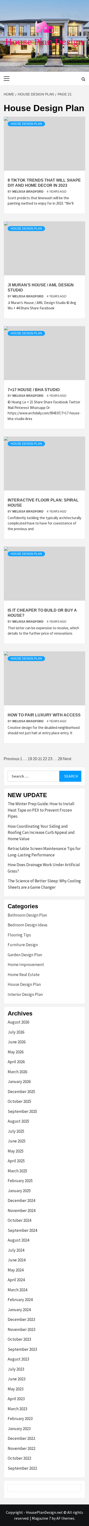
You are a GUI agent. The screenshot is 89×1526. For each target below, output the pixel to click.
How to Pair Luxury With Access (44, 715)
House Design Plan (26, 124)
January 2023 (19, 1428)
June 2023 (16, 1379)
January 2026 (19, 1081)
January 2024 (19, 1309)
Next (67, 759)
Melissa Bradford (28, 191)
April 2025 (16, 1161)
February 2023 (20, 1418)
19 (30, 759)
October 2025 (19, 1101)
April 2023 (16, 1398)
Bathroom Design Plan (27, 915)
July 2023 (16, 1369)
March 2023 (17, 1408)
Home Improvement (26, 964)
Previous (11, 759)
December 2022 (21, 1438)
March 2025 (17, 1171)
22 (45, 759)
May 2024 (15, 1270)
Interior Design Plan (25, 994)
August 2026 (18, 1022)
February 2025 (20, 1180)
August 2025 (18, 1121)
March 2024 (17, 1290)
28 (60, 759)
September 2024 (22, 1230)
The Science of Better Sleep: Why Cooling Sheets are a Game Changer (44, 884)
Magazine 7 (41, 1518)
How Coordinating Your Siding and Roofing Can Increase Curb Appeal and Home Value (41, 832)
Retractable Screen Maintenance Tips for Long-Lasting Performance (44, 852)
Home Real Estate (24, 974)
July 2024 (16, 1250)
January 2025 (19, 1190)
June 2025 (16, 1141)
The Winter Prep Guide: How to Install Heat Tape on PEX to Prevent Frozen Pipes (41, 810)
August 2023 (18, 1359)
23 (50, 759)
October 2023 (19, 1339)
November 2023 (21, 1329)
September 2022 (22, 1468)
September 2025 (22, 1111)
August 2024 (18, 1240)
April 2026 (16, 1061)
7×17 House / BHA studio (34, 390)
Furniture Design (23, 944)
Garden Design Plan (25, 954)
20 (35, 759)
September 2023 (22, 1349)
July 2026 (16, 1032)
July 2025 (16, 1131)
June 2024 (16, 1260)
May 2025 (15, 1151)
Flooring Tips (19, 935)
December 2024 (21, 1200)
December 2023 (21, 1319)
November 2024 (21, 1210)
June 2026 (16, 1042)
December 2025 (21, 1091)
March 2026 (17, 1071)
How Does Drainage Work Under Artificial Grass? (44, 868)
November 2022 (21, 1448)
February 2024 (20, 1299)
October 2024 (19, 1220)
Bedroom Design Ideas (27, 925)
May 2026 (15, 1052)
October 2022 (19, 1458)
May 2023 (15, 1389)
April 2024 (16, 1279)
